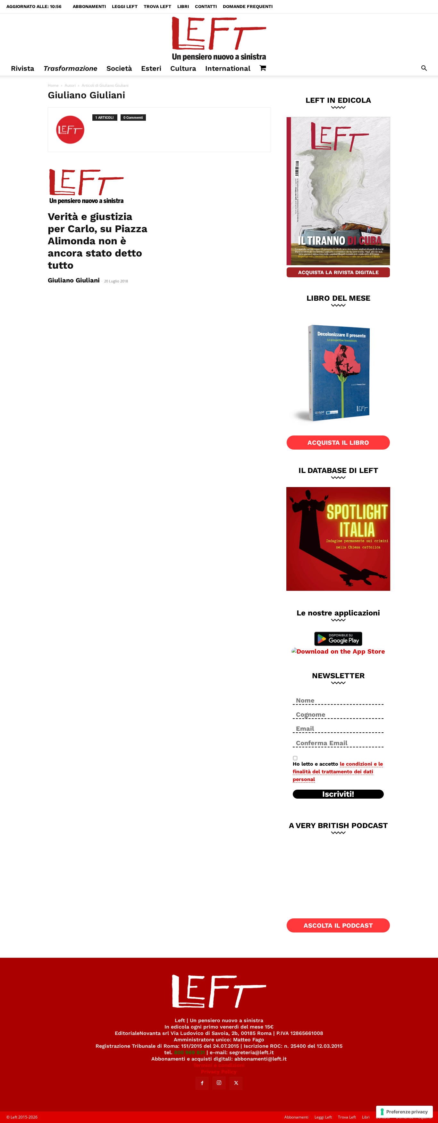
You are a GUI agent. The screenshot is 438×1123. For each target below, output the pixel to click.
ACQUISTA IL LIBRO (338, 442)
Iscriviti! (338, 794)
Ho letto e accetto (338, 771)
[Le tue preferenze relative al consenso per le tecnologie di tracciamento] (404, 1112)
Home (53, 85)
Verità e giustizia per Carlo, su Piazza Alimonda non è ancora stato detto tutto (97, 240)
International (227, 68)
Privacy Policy (219, 1072)
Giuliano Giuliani (74, 280)
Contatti (206, 6)
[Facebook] (202, 1083)
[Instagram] (219, 1083)
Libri (183, 6)
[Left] (219, 37)
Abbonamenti (89, 6)
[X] (236, 1083)
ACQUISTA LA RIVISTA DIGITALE (338, 272)
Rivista (22, 68)
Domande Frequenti (248, 6)
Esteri (151, 68)
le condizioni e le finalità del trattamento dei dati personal (338, 771)
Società (119, 68)
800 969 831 (189, 1052)
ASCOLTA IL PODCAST (338, 925)
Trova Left (157, 6)
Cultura (183, 68)
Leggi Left (125, 6)
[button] (424, 69)
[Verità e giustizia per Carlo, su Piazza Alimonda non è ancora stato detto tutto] (100, 186)
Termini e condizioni (219, 1065)
